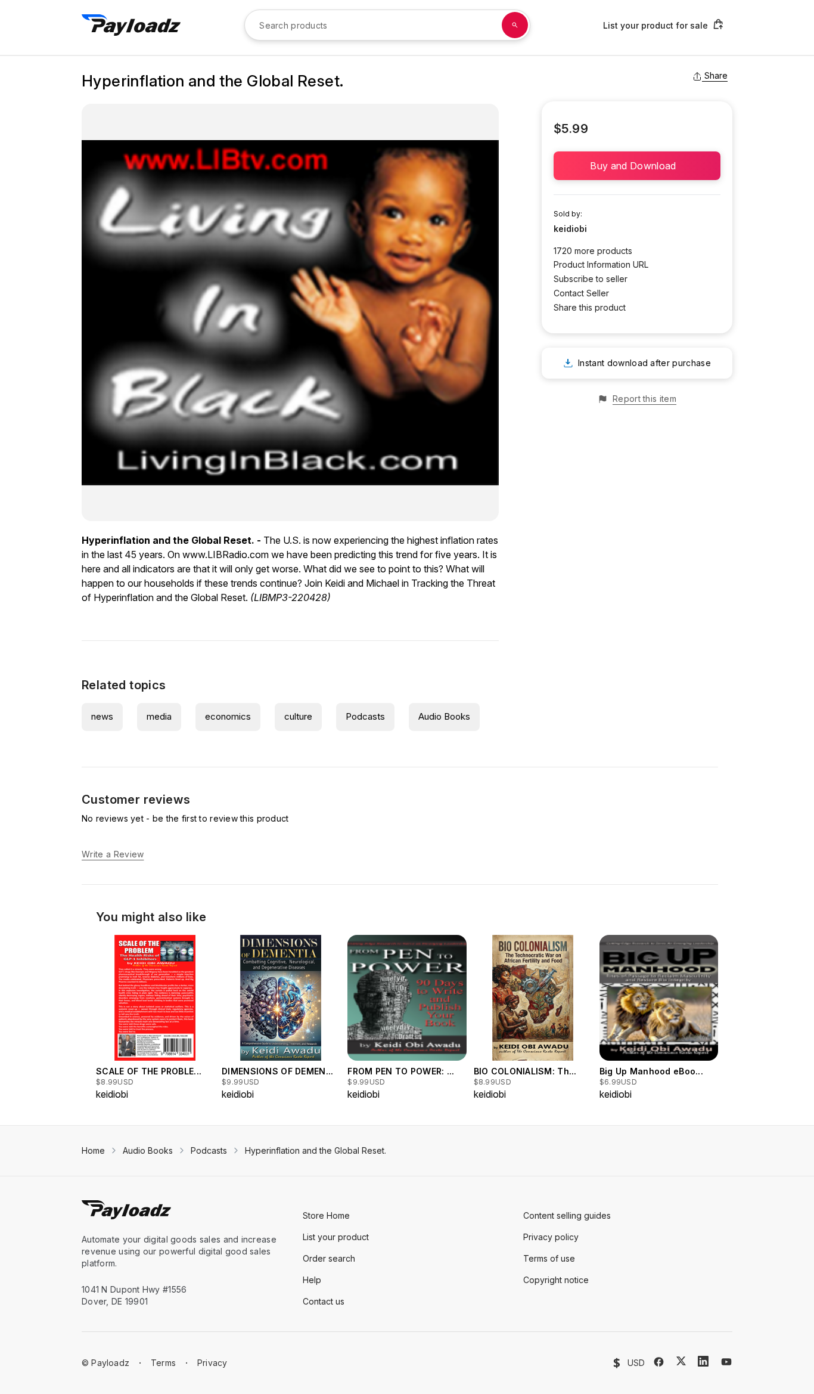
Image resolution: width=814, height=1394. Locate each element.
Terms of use (549, 1258)
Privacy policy (551, 1237)
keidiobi (570, 229)
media (159, 716)
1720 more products (593, 251)
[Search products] (515, 25)
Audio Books (444, 716)
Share (716, 75)
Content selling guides (567, 1215)
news (102, 716)
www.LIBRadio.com (225, 554)
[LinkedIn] (703, 1361)
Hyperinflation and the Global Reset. (315, 1150)
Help (312, 1280)
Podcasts (365, 716)
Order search (329, 1258)
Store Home (326, 1215)
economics (228, 716)
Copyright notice (556, 1280)
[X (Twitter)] (681, 1361)
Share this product (590, 307)
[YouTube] (726, 1362)
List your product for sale (655, 25)
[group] (155, 1018)
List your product (336, 1237)
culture (298, 716)
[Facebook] (658, 1362)
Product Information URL (601, 264)
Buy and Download (636, 166)
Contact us (323, 1301)
